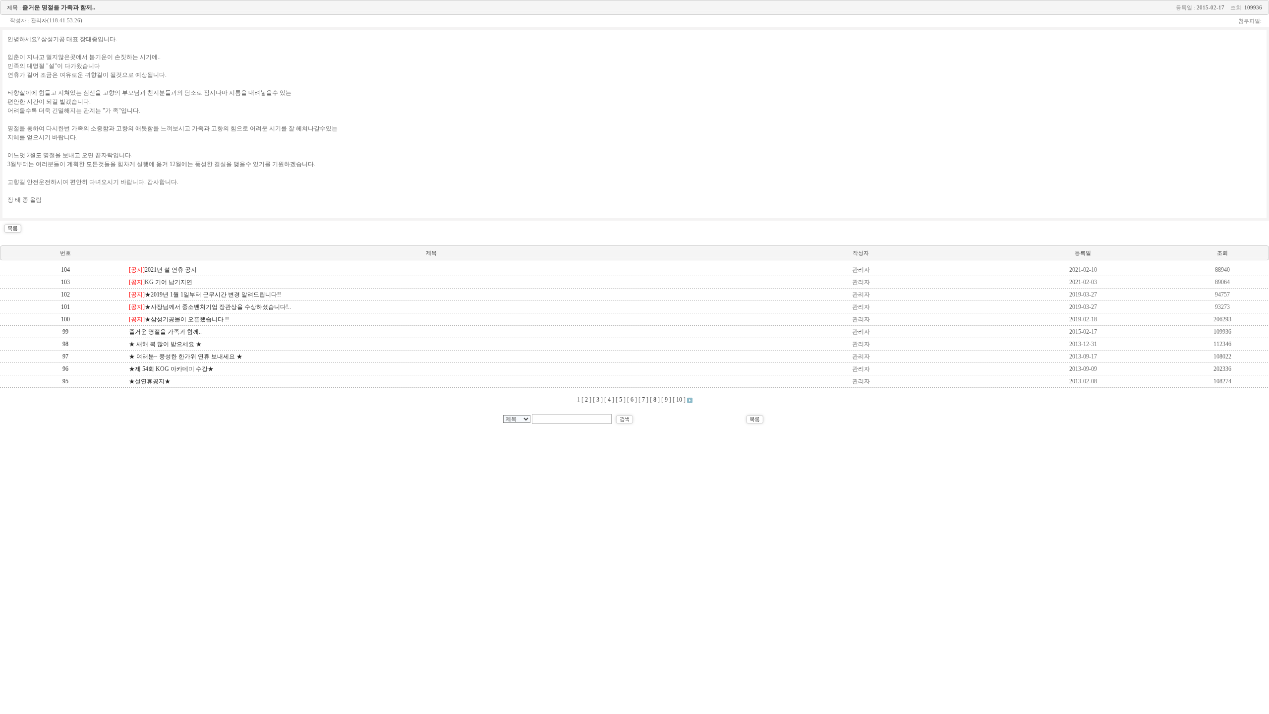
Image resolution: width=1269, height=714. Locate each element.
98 (65, 344)
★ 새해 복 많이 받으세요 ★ (165, 344)
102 (65, 294)
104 (65, 269)
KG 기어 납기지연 (160, 282)
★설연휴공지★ (150, 381)
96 (65, 368)
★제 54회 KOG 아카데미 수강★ (171, 368)
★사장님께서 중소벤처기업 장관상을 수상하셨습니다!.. (210, 306)
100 (65, 319)
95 (65, 381)
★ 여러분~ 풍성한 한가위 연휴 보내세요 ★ (185, 356)
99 (65, 331)
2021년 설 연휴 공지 (163, 269)
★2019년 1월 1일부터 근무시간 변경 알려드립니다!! (205, 294)
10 (679, 399)
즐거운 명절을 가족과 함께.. (165, 331)
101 (65, 306)
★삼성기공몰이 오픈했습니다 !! (179, 319)
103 (65, 282)
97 (65, 356)
